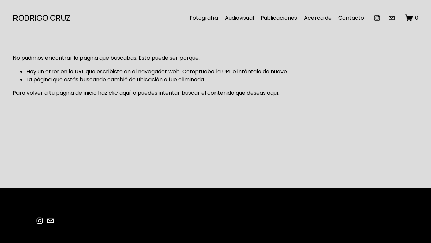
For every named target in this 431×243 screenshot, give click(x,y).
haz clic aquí (114, 93)
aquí (272, 93)
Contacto (351, 18)
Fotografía (204, 18)
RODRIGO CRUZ (41, 17)
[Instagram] (377, 18)
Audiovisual (239, 18)
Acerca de (318, 18)
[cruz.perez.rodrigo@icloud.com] (391, 18)
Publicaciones (279, 18)
